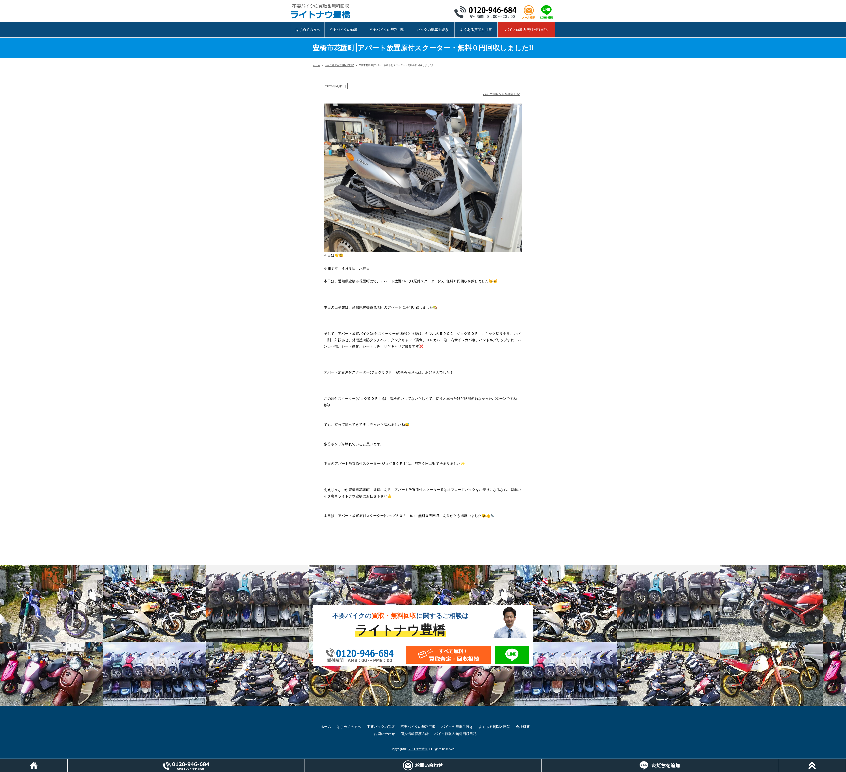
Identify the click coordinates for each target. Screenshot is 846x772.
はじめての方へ (307, 29)
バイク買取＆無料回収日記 (526, 29)
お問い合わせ (384, 733)
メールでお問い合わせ (448, 655)
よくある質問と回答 (476, 29)
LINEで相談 (546, 12)
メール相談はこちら (529, 12)
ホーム (316, 65)
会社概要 (523, 726)
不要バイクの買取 (344, 29)
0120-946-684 (487, 12)
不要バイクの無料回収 (387, 29)
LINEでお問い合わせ (512, 655)
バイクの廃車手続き (433, 29)
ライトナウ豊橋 (418, 749)
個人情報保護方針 (415, 733)
